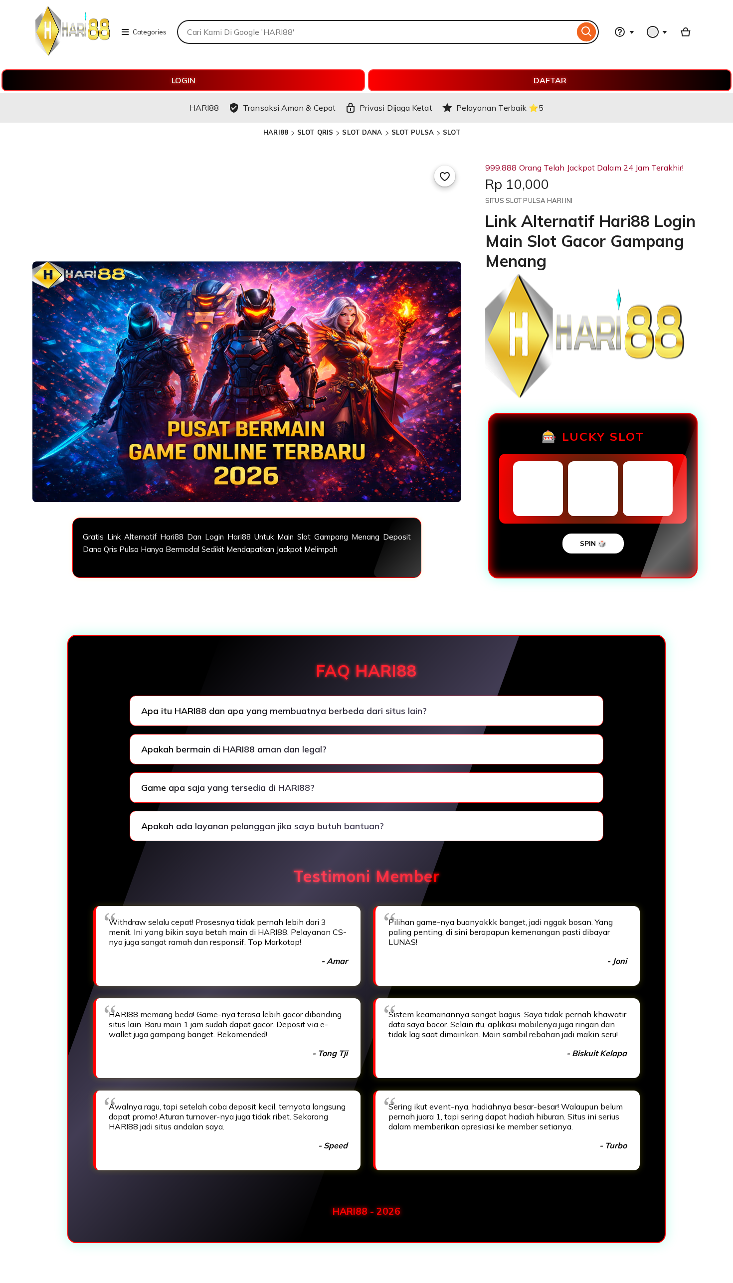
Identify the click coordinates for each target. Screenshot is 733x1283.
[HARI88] (72, 53)
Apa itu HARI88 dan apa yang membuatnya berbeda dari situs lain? (284, 711)
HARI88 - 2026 (366, 1211)
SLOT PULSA (412, 132)
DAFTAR (550, 80)
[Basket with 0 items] (686, 32)
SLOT (452, 132)
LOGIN (183, 80)
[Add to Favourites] (444, 176)
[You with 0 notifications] (657, 32)
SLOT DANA (362, 132)
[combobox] (375, 32)
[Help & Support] (624, 32)
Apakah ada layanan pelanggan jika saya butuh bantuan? (262, 826)
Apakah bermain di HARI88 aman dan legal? (234, 749)
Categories (150, 32)
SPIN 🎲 (593, 544)
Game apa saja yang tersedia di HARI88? (228, 787)
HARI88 (275, 132)
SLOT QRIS (315, 132)
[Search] (586, 32)
